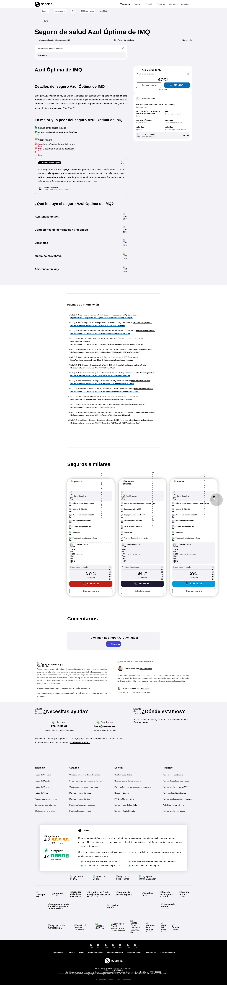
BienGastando (151, 953)
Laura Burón (144, 688)
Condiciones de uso (95, 953)
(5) (73, 108)
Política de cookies (134, 953)
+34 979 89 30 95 (117, 970)
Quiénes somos (57, 953)
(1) (63, 108)
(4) (71, 108)
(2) (66, 108)
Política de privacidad (115, 953)
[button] (90, 485)
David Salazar (129, 40)
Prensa (81, 953)
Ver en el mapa (140, 722)
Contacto (71, 953)
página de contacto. (80, 742)
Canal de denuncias (168, 953)
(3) (69, 108)
